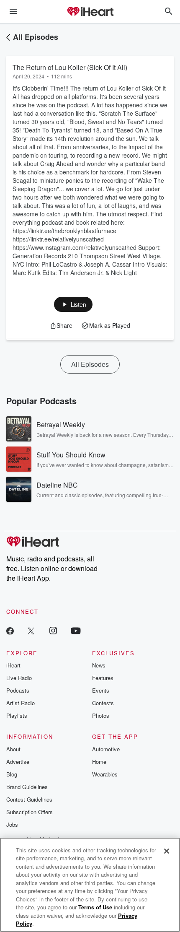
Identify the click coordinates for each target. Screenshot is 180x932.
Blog (11, 774)
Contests (103, 703)
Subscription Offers (29, 812)
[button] (73, 304)
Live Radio (19, 678)
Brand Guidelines (27, 787)
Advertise (17, 762)
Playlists (16, 715)
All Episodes (35, 36)
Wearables (105, 774)
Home (99, 762)
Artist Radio (20, 703)
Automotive (106, 749)
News (98, 665)
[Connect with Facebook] (10, 630)
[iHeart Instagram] (53, 630)
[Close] (166, 851)
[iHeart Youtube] (76, 630)
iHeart (13, 665)
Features (102, 678)
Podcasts (17, 690)
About (13, 749)
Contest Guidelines (29, 799)
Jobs (12, 824)
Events (100, 690)
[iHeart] (90, 12)
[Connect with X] (31, 630)
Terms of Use (95, 907)
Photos (100, 715)
